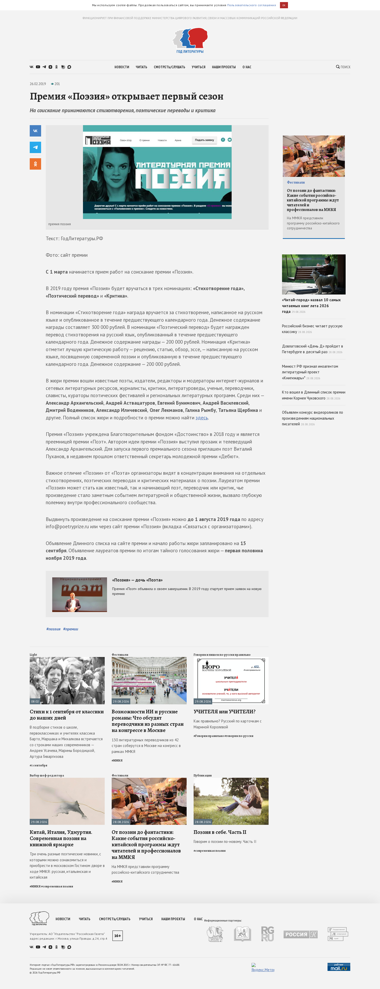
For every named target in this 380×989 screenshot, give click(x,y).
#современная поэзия (57, 886)
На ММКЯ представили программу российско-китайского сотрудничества (145, 869)
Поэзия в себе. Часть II (220, 832)
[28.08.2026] (149, 779)
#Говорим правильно (209, 736)
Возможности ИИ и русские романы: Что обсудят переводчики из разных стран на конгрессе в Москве (148, 721)
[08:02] (67, 659)
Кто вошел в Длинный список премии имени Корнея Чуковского (313, 395)
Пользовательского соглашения (251, 5)
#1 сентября (38, 765)
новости (122, 67)
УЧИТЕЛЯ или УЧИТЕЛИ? (225, 711)
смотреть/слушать (169, 67)
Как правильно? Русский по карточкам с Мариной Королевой (228, 724)
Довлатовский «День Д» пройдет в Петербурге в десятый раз (312, 349)
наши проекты (224, 67)
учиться (198, 67)
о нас (246, 67)
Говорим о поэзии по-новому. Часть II (225, 841)
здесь (202, 417)
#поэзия (53, 628)
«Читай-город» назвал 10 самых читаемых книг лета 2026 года (311, 305)
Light (33, 655)
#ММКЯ (117, 760)
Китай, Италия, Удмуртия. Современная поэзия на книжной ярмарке (61, 838)
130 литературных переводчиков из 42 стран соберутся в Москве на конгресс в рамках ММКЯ (146, 745)
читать (141, 67)
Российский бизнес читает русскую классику (312, 328)
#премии (70, 628)
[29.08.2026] (149, 659)
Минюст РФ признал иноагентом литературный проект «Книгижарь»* (310, 372)
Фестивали (120, 655)
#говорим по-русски (238, 736)
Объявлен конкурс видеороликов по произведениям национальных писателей (312, 418)
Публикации (203, 775)
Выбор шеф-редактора (47, 775)
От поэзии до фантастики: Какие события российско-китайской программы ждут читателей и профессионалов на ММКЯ (146, 844)
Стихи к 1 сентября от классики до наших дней (67, 714)
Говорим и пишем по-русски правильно (222, 655)
